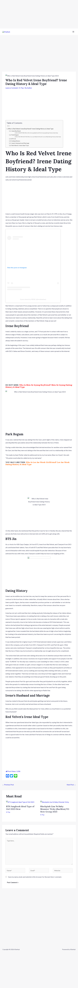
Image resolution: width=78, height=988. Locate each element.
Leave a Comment (11, 88)
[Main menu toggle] (73, 31)
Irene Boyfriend (16, 131)
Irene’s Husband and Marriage (20, 143)
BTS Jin (13, 139)
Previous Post (8, 785)
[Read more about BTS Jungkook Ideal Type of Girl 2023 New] (20, 802)
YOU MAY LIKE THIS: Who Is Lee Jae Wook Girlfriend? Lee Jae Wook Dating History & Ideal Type (39, 136)
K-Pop (21, 88)
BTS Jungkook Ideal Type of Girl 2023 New (20, 807)
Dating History (15, 141)
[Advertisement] (39, 14)
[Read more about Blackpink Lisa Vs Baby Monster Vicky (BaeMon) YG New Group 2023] (54, 802)
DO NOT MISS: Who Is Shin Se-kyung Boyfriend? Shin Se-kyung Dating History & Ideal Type (38, 132)
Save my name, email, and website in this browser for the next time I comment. (35, 877)
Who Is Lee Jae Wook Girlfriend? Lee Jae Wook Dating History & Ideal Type (37, 463)
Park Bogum (15, 135)
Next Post (71, 785)
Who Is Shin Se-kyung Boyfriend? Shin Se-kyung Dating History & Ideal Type (38, 386)
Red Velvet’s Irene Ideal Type (20, 145)
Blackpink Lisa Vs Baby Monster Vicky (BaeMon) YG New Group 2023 (54, 809)
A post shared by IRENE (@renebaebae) (33, 299)
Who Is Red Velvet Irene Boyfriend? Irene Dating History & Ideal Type (30, 129)
